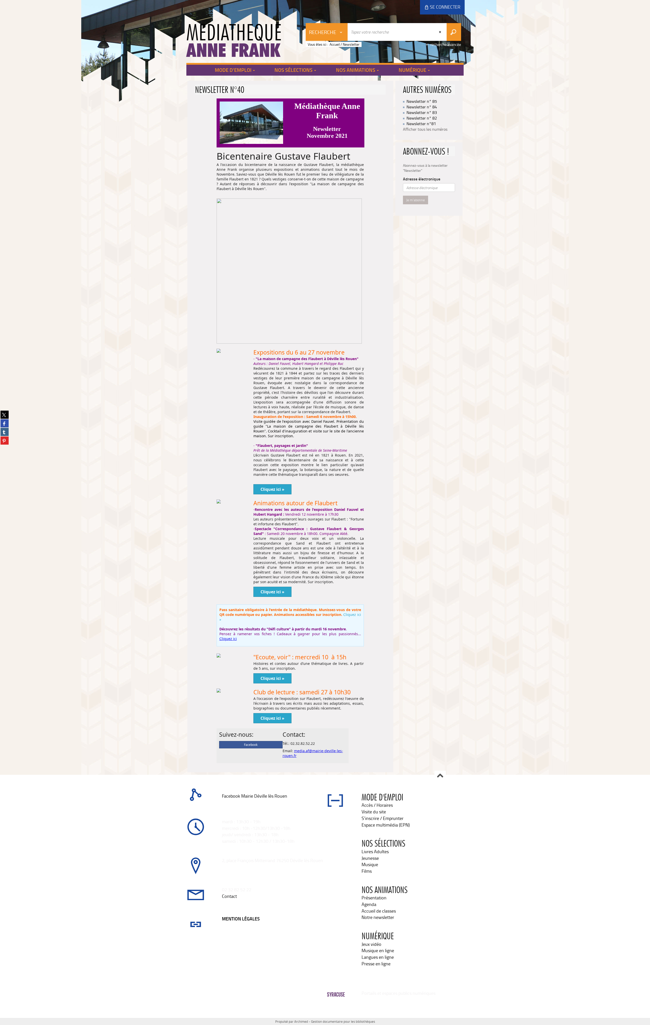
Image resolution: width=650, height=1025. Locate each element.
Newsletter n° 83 (422, 112)
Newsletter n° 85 (422, 101)
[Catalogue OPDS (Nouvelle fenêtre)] (222, 802)
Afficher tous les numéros (425, 129)
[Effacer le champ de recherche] (440, 32)
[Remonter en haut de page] (440, 776)
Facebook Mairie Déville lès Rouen (254, 796)
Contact (229, 896)
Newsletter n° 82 (422, 118)
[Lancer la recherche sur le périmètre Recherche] (454, 32)
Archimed (301, 1021)
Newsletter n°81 (421, 123)
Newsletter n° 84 (422, 107)
